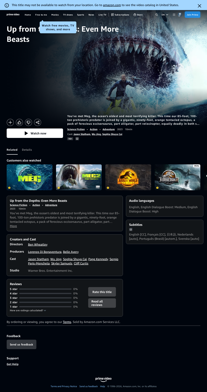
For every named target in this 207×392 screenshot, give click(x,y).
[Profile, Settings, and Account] (180, 14)
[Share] (37, 122)
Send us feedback (88, 386)
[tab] (12, 150)
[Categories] (174, 14)
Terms (67, 322)
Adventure (109, 129)
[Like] (19, 122)
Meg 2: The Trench (79, 177)
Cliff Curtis (81, 263)
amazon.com (112, 5)
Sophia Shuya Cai (112, 134)
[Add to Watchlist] (10, 122)
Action (93, 129)
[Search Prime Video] (157, 14)
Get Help (12, 364)
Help (102, 386)
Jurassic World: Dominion (128, 177)
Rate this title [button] (102, 292)
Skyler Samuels (61, 263)
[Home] (13, 14)
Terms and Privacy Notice (64, 386)
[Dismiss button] (199, 6)
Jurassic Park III (177, 177)
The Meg (29, 177)
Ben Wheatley (37, 244)
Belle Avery (71, 251)
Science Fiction (76, 129)
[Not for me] (28, 122)
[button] (35, 133)
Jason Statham (81, 134)
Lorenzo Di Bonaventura (45, 251)
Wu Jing (96, 134)
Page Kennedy (98, 259)
